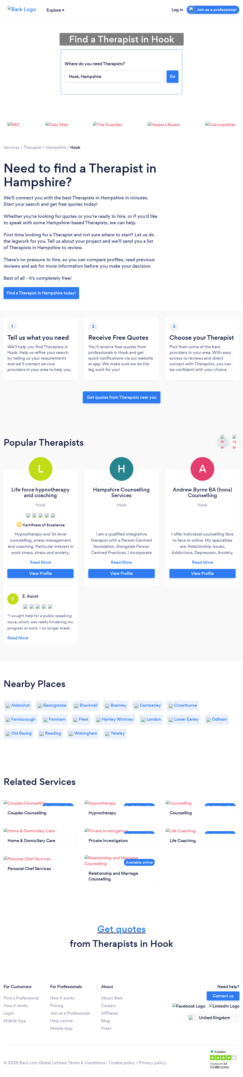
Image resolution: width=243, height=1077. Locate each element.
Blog (105, 1021)
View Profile (40, 573)
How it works (16, 1005)
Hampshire (56, 147)
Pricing (56, 1005)
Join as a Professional (70, 1013)
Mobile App (15, 1021)
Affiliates (109, 1013)
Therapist (32, 147)
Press (106, 1028)
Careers (108, 1005)
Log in (177, 10)
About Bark (112, 998)
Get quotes (121, 928)
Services (12, 147)
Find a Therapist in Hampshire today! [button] (41, 293)
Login (9, 1013)
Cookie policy (122, 1063)
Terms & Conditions (86, 1063)
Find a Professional (21, 998)
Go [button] (172, 76)
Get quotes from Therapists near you (121, 397)
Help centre (61, 1021)
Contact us (223, 996)
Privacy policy (152, 1063)
